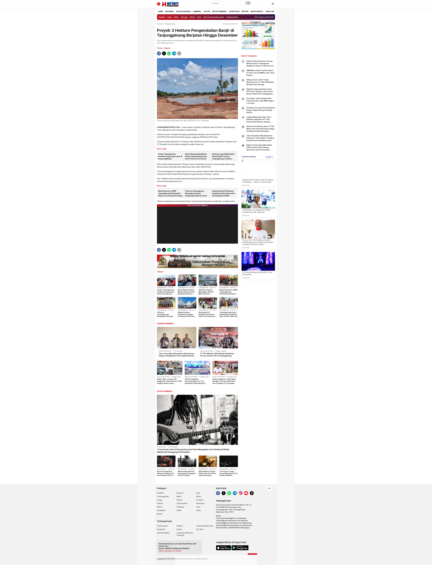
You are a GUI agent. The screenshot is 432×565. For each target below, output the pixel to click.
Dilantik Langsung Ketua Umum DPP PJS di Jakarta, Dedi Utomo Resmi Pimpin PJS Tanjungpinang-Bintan (260, 92)
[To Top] (269, 488)
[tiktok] (252, 493)
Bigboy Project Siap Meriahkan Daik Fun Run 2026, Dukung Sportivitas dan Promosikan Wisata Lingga (259, 148)
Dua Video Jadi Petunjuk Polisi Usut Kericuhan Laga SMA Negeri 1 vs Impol (260, 100)
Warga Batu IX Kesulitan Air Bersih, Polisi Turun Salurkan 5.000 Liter (207, 315)
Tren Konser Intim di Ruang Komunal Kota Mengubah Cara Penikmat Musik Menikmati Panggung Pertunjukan (193, 450)
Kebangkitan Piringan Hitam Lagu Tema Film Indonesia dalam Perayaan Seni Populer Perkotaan (207, 475)
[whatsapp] (169, 53)
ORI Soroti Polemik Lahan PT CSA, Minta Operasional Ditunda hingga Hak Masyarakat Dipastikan (260, 128)
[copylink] (179, 53)
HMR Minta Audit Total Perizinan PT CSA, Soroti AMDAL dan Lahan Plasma (260, 72)
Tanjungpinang (170, 24)
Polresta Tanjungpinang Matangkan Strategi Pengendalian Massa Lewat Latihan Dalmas (196, 193)
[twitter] (164, 53)
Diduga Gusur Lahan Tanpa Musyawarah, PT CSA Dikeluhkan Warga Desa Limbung (260, 82)
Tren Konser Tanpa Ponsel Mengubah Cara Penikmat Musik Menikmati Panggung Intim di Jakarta (228, 475)
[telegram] (174, 53)
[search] (248, 3)
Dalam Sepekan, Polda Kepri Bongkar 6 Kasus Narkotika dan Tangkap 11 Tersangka (224, 381)
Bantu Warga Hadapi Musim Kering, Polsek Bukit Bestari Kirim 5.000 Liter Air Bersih (196, 156)
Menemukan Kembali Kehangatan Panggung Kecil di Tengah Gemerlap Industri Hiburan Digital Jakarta (187, 475)
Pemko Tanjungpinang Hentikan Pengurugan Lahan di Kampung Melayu (170, 156)
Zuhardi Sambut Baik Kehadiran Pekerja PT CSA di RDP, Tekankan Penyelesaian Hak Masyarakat (260, 138)
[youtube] (246, 493)
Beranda (160, 24)
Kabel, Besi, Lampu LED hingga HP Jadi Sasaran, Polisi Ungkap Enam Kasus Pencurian (169, 382)
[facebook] (159, 53)
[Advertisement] (258, 318)
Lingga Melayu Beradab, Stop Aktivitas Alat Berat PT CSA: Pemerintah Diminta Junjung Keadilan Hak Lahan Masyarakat (259, 120)
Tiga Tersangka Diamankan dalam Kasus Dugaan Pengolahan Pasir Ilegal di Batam (176, 354)
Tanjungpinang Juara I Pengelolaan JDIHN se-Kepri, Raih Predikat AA (228, 314)
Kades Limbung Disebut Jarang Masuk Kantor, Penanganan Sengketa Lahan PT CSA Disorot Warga (259, 64)
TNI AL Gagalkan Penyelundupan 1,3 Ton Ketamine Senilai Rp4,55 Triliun (195, 382)
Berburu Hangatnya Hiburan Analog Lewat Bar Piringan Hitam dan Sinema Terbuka (166, 474)
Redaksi (167, 48)
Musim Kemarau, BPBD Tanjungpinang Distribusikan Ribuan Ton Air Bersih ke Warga (170, 193)
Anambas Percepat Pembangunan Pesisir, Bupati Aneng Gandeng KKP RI (260, 110)
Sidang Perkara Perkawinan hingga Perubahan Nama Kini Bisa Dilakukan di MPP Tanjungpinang (223, 193)
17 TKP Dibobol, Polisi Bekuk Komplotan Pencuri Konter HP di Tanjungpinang (217, 354)
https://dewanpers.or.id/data (170, 551)
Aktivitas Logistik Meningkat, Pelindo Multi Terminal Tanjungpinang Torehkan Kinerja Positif (223, 156)
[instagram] (240, 493)
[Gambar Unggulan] (197, 88)
